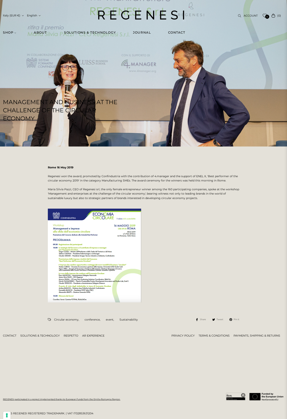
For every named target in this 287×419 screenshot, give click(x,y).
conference (92, 319)
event (109, 319)
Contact (9, 335)
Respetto (71, 335)
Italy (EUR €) (11, 15)
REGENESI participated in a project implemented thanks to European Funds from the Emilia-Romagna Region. (61, 399)
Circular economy (66, 319)
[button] (11, 32)
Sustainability (128, 319)
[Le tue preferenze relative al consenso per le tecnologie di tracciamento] (7, 415)
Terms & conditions (214, 335)
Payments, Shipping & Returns (257, 335)
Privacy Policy (183, 335)
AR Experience (93, 335)
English (32, 15)
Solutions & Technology (40, 335)
